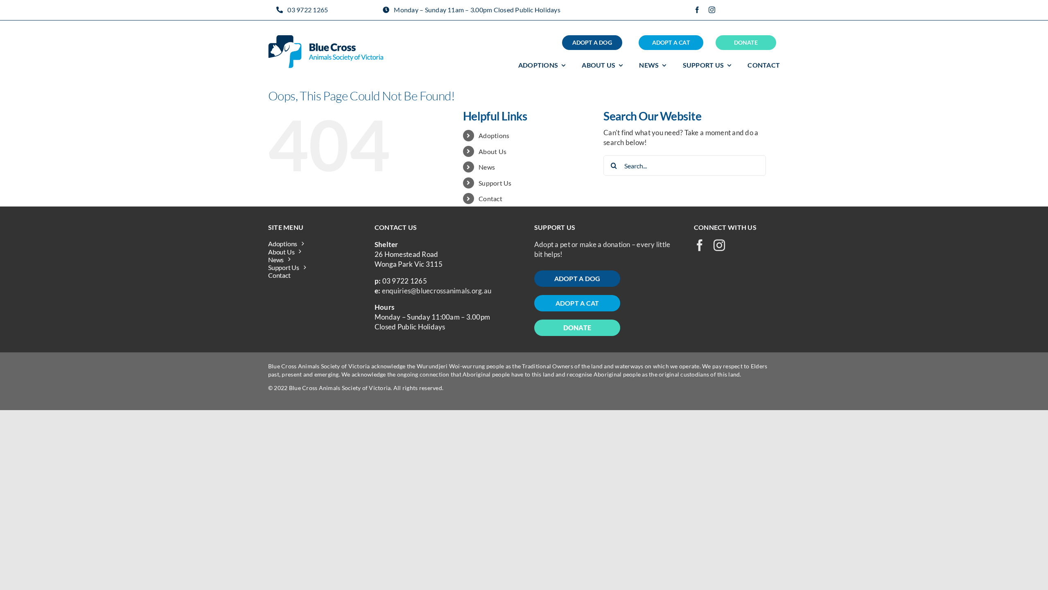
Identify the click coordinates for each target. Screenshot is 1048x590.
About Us (492, 151)
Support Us (495, 183)
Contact (490, 198)
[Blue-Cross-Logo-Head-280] (325, 38)
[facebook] (697, 10)
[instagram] (712, 10)
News (487, 167)
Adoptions (494, 135)
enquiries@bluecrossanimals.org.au (436, 290)
